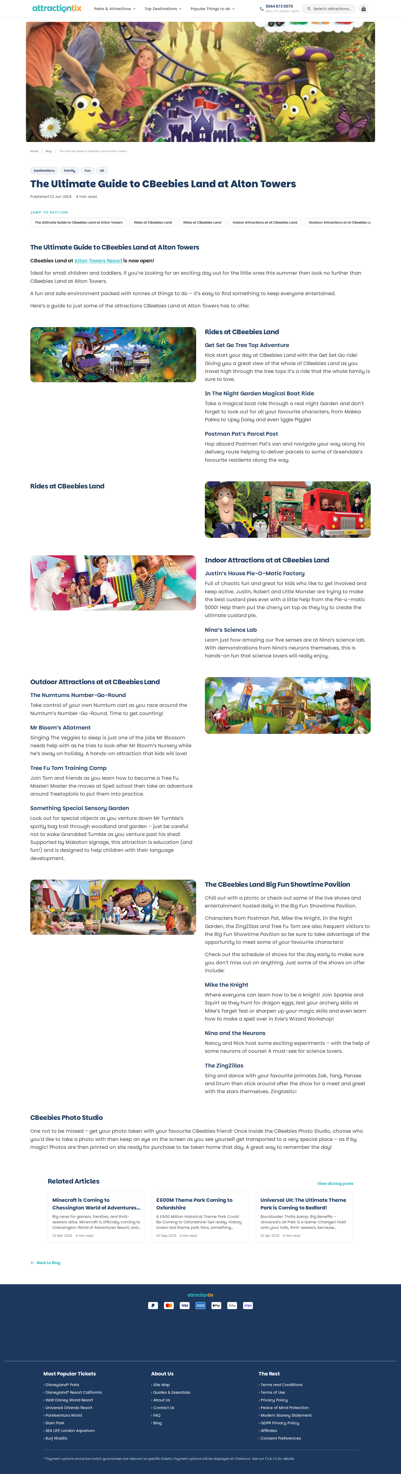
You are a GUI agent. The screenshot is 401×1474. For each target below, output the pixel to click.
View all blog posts (335, 1183)
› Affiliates (268, 1430)
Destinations (44, 170)
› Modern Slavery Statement (285, 1415)
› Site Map (160, 1384)
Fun (88, 170)
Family (69, 170)
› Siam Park (53, 1423)
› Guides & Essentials (170, 1392)
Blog (49, 151)
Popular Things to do (210, 8)
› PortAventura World (62, 1415)
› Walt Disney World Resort (68, 1400)
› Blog (156, 1423)
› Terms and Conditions (281, 1384)
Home (34, 151)
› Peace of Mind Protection (284, 1407)
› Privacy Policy (273, 1400)
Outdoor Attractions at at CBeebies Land (342, 222)
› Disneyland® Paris (61, 1384)
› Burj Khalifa (55, 1438)
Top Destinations (161, 8)
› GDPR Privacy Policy (279, 1423)
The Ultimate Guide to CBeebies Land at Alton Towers (78, 222)
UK (102, 170)
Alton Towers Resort (98, 260)
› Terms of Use (272, 1392)
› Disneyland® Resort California (72, 1392)
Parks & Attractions (112, 8)
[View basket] (364, 9)
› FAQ (155, 1415)
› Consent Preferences (280, 1438)
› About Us (160, 1400)
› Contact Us (162, 1407)
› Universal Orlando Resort (67, 1407)
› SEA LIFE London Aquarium (69, 1430)
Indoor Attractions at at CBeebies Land (265, 222)
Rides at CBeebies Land (153, 222)
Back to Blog (48, 1262)
